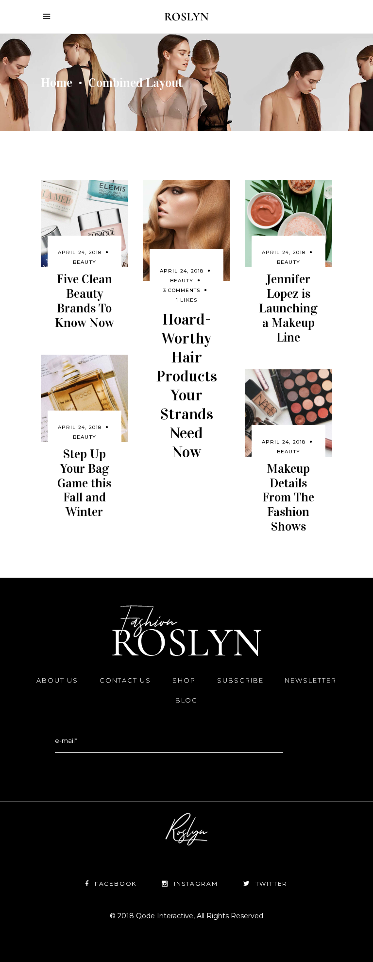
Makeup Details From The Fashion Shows (288, 497)
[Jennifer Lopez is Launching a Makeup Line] (288, 223)
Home (56, 82)
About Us (57, 680)
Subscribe (240, 680)
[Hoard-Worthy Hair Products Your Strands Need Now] (186, 230)
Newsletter (311, 680)
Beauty (84, 262)
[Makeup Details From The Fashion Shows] (288, 413)
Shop (184, 680)
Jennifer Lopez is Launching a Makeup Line (288, 308)
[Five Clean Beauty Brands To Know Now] (84, 223)
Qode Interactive (163, 915)
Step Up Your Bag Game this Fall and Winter (84, 483)
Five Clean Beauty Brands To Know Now (84, 301)
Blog (186, 700)
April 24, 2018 (80, 252)
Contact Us (126, 680)
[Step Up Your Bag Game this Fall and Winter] (84, 398)
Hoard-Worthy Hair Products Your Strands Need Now (186, 386)
